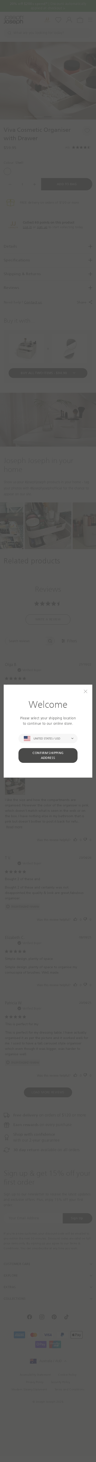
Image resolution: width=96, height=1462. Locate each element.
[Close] (85, 691)
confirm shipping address (47, 755)
